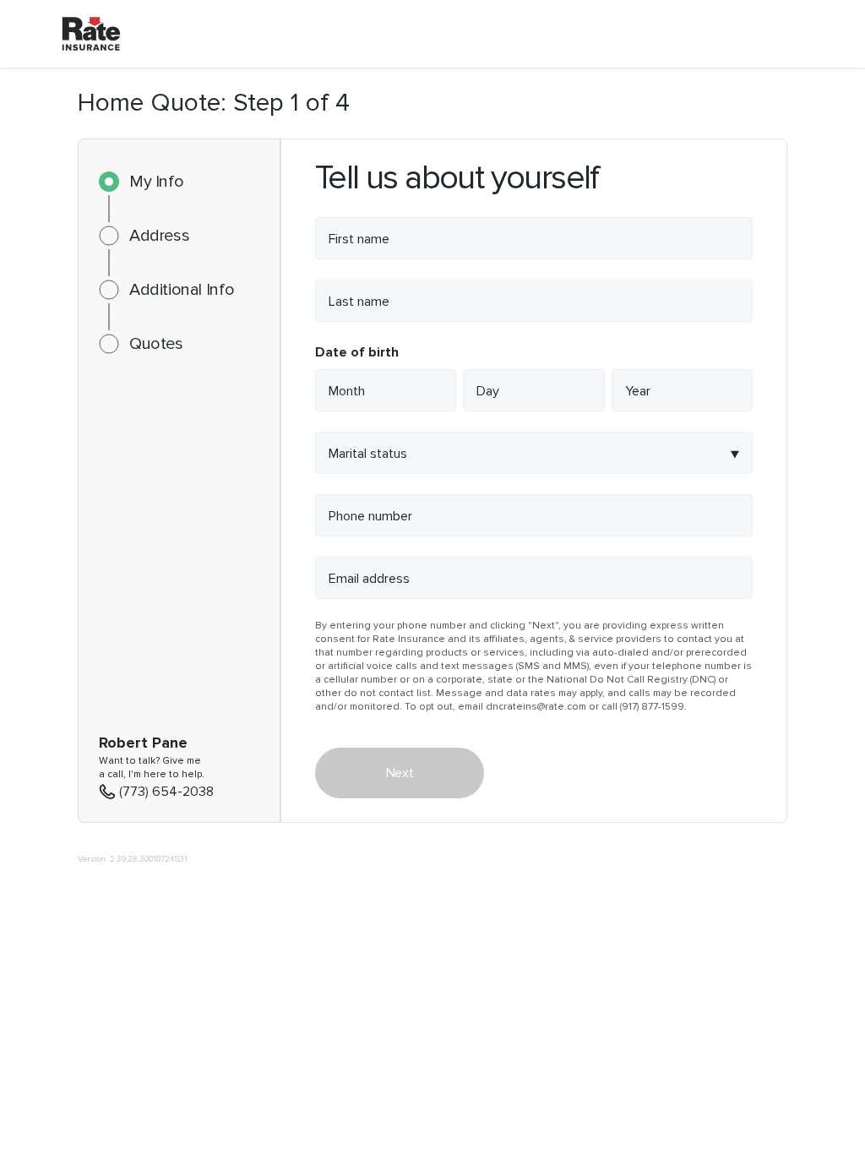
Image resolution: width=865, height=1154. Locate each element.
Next (399, 773)
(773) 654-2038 (166, 791)
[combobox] (534, 453)
